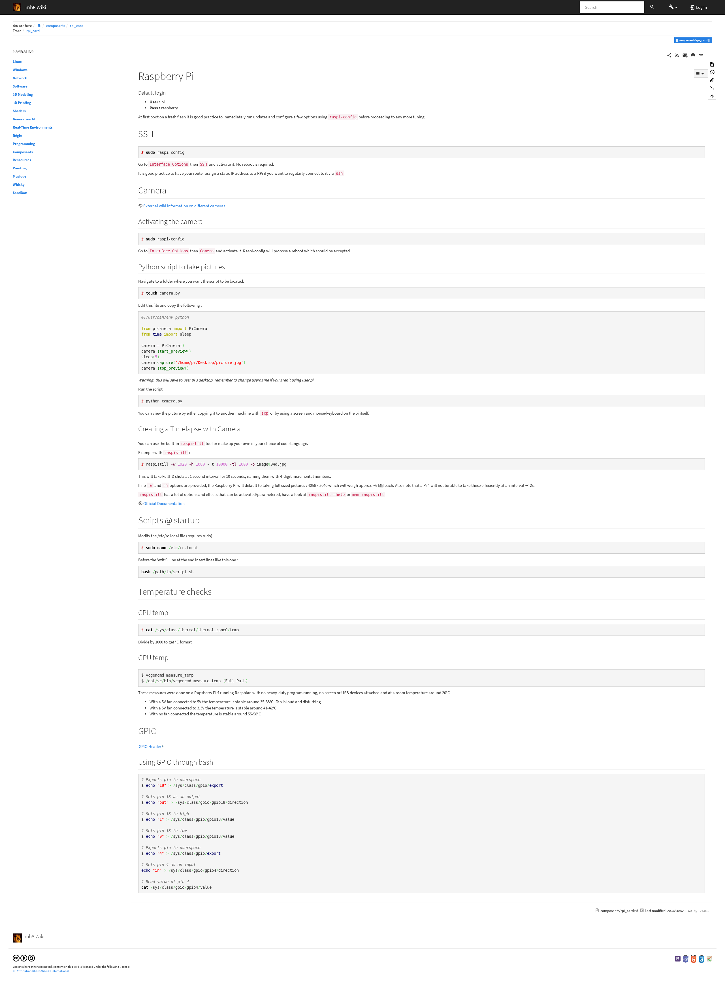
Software (20, 86)
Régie (17, 135)
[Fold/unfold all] (712, 87)
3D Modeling (23, 94)
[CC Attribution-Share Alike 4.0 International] (24, 957)
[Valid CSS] (701, 958)
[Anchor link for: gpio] (161, 730)
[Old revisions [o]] (712, 72)
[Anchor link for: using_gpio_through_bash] (217, 761)
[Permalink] (700, 54)
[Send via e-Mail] (685, 54)
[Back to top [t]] (712, 95)
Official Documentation (164, 503)
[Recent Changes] (677, 54)
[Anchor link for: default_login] (168, 92)
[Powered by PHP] (685, 958)
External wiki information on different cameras (184, 205)
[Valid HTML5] (693, 958)
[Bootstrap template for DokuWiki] (678, 958)
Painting (20, 168)
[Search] (652, 7)
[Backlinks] (712, 80)
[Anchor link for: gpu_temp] (172, 657)
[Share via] (669, 54)
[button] (673, 7)
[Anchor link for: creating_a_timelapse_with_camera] (244, 428)
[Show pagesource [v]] (712, 64)
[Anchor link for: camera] (171, 189)
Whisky (19, 184)
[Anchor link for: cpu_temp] (172, 612)
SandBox (20, 192)
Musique (19, 176)
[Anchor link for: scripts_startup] (204, 519)
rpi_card (76, 25)
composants (55, 25)
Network (20, 78)
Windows (20, 69)
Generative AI (24, 119)
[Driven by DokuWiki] (709, 958)
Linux (17, 61)
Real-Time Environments (33, 127)
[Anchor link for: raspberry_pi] (199, 74)
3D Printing (22, 102)
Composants (23, 152)
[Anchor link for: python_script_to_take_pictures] (229, 266)
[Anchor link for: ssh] (158, 133)
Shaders (19, 110)
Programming (24, 143)
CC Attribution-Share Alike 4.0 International (41, 971)
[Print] (693, 54)
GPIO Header (150, 746)
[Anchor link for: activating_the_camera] (206, 221)
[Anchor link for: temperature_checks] (216, 590)
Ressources (22, 159)
